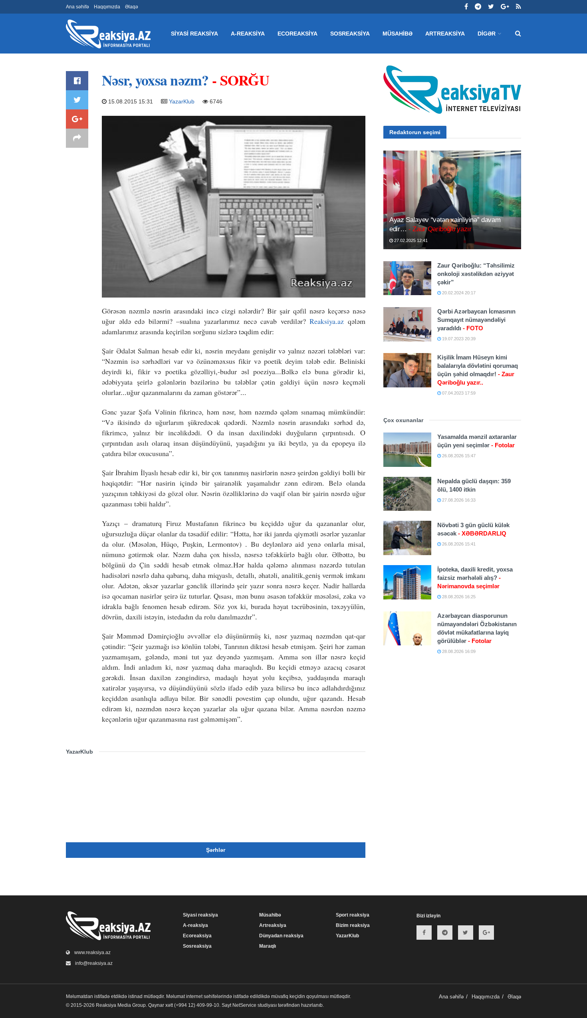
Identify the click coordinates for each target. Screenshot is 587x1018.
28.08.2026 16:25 (458, 596)
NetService (244, 1005)
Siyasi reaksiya (194, 33)
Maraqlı (267, 946)
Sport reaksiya (352, 915)
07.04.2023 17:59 (458, 393)
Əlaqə (131, 7)
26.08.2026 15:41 (458, 544)
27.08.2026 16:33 (458, 500)
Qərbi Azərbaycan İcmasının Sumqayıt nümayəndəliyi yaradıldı (476, 319)
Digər (487, 33)
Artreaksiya (445, 33)
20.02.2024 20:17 (458, 292)
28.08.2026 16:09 (458, 651)
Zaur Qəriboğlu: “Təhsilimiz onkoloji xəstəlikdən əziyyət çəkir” (476, 274)
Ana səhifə (77, 7)
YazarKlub (181, 101)
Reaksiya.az (326, 321)
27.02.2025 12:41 (410, 240)
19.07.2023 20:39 (458, 338)
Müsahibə (397, 33)
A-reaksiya (248, 33)
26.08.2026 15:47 (458, 455)
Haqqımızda (107, 7)
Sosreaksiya (350, 33)
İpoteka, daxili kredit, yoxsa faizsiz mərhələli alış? (475, 577)
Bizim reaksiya (353, 925)
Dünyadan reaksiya (281, 936)
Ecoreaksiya (297, 33)
